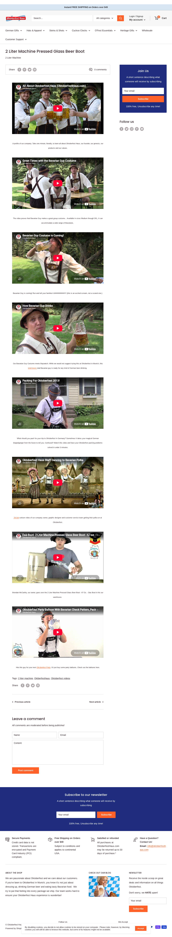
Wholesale (147, 30)
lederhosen (32, 368)
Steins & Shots (56, 30)
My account (136, 19)
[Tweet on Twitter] (29, 69)
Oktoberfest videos (60, 678)
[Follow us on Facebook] (121, 129)
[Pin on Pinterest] (24, 69)
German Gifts (12, 30)
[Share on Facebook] (19, 69)
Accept (140, 928)
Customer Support (14, 39)
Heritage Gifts (127, 30)
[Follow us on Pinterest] (137, 129)
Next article (95, 702)
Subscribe (143, 99)
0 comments (100, 69)
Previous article (22, 702)
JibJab (16, 518)
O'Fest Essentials (104, 30)
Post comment (25, 770)
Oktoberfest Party (43, 667)
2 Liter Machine (13, 57)
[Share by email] (35, 69)
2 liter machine (25, 678)
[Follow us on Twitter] (126, 129)
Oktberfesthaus (42, 678)
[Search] (120, 18)
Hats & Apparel (34, 30)
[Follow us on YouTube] (142, 129)
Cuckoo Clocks (79, 30)
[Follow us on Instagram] (132, 129)
